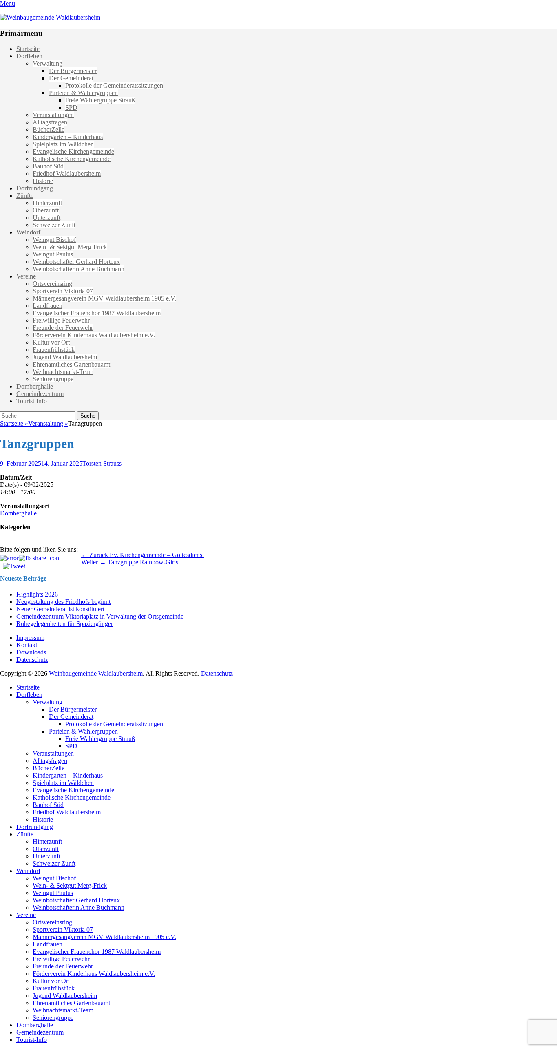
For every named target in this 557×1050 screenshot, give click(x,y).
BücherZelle (48, 129)
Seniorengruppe (53, 379)
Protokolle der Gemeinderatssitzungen (114, 85)
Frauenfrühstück (54, 349)
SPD (71, 107)
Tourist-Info (31, 401)
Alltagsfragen (50, 122)
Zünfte (24, 195)
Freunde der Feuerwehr (63, 327)
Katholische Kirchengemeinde (72, 158)
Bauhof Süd (48, 166)
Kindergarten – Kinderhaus (68, 136)
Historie (43, 180)
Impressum (30, 637)
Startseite (28, 48)
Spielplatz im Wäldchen (63, 144)
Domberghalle (34, 386)
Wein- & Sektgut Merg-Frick (70, 246)
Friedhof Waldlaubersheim (67, 173)
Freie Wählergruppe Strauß (100, 100)
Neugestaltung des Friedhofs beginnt (63, 601)
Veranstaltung (48, 423)
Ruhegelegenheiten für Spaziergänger (64, 623)
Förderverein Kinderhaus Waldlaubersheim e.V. (94, 335)
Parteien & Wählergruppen (83, 92)
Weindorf (28, 232)
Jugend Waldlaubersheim (65, 357)
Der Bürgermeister (73, 70)
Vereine (26, 276)
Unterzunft (46, 217)
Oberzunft (46, 210)
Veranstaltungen (53, 114)
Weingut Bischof (54, 239)
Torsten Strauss (102, 463)
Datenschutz (32, 659)
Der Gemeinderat (71, 78)
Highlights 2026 (37, 594)
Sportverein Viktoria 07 (63, 290)
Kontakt (26, 644)
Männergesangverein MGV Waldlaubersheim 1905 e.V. (104, 298)
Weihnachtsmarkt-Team (63, 371)
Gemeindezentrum (40, 393)
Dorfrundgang (34, 188)
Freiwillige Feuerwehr (61, 320)
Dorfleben (29, 56)
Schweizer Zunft (54, 224)
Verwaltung (47, 63)
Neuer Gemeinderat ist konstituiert (60, 609)
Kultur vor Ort (51, 342)
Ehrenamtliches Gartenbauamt (71, 364)
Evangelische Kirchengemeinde (73, 151)
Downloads (31, 652)
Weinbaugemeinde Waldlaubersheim (96, 673)
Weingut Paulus (53, 254)
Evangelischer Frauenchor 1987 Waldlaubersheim (97, 312)
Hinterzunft (47, 202)
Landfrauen (47, 305)
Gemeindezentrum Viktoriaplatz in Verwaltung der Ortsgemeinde (99, 616)
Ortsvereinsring (52, 283)
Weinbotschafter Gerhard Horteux (76, 261)
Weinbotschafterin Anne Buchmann (78, 268)
